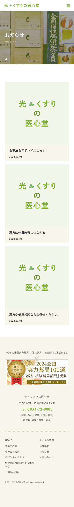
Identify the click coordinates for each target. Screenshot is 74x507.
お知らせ (44, 451)
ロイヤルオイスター (16, 457)
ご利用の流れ (12, 472)
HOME (8, 440)
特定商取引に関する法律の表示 (19, 464)
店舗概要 (44, 445)
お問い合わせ (46, 457)
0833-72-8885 (40, 409)
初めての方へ (12, 445)
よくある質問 (46, 440)
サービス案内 (12, 451)
